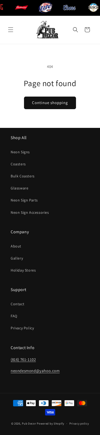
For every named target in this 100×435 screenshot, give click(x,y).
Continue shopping (50, 102)
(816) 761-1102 (23, 359)
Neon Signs (20, 152)
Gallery (17, 258)
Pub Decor (29, 423)
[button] (11, 30)
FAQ (14, 316)
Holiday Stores (23, 270)
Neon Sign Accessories (30, 212)
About (16, 246)
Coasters (18, 164)
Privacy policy (79, 423)
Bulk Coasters (23, 176)
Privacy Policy (22, 328)
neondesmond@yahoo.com (35, 370)
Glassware (19, 188)
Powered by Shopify (50, 423)
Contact (17, 304)
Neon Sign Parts (24, 200)
